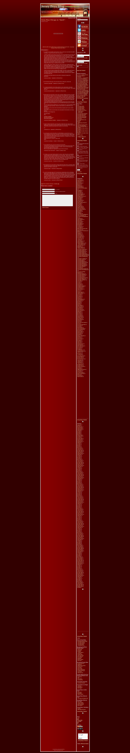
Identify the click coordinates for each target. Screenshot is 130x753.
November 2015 (79, 463)
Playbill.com (80, 664)
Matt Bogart (79, 658)
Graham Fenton (79, 221)
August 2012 (79, 503)
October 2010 (79, 525)
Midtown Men (79, 311)
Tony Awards (79, 370)
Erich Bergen (79, 213)
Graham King (79, 222)
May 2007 (78, 567)
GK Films (79, 708)
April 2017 (79, 446)
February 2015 (79, 472)
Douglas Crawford (80, 207)
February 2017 (79, 448)
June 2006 (79, 578)
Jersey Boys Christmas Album (82, 254)
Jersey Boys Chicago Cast (81, 253)
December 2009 (79, 535)
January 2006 (79, 583)
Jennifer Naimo (80, 112)
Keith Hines (79, 298)
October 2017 (79, 440)
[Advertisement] (83, 398)
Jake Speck (79, 225)
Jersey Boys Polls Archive (81, 114)
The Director (79, 353)
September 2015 (80, 465)
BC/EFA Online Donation (81, 665)
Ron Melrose (79, 336)
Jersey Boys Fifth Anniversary (82, 255)
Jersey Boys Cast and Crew (81, 110)
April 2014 (79, 482)
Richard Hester (79, 332)
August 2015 (79, 466)
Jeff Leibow (79, 232)
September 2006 (80, 575)
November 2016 (79, 451)
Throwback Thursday (80, 366)
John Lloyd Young (80, 655)
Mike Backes (79, 312)
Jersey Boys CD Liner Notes (82, 116)
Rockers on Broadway (80, 335)
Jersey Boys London (80, 106)
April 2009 (79, 543)
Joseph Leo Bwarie (81, 703)
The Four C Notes (80, 356)
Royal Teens (79, 337)
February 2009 (79, 545)
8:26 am (59, 129)
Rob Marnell (79, 334)
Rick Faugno (79, 333)
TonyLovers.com (80, 672)
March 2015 (79, 471)
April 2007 (79, 568)
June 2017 (79, 444)
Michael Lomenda (80, 310)
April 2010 (79, 531)
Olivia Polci (79, 320)
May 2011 (78, 518)
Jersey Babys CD (80, 236)
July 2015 (78, 467)
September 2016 (80, 453)
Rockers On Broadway (81, 669)
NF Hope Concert (80, 317)
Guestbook (79, 120)
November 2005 (79, 585)
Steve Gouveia (80, 705)
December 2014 (79, 474)
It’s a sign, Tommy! (82, 163)
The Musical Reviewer (81, 670)
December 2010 (79, 523)
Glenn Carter (80, 692)
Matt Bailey (79, 303)
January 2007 (79, 571)
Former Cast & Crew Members (82, 214)
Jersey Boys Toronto (80, 275)
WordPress (63, 749)
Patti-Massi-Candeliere (52, 120)
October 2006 (79, 574)
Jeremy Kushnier (80, 235)
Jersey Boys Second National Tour (83, 269)
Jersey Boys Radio (81, 644)
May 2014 (78, 481)
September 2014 (80, 477)
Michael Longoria (80, 659)
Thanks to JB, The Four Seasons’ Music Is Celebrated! (82, 75)
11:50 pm (66, 120)
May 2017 (78, 445)
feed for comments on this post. (47, 183)
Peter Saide (79, 326)
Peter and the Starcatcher (81, 324)
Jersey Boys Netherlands (81, 263)
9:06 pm (60, 168)
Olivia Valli (79, 321)
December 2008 (79, 547)
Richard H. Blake (80, 331)
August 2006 (79, 576)
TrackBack (56, 183)
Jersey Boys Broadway (81, 251)
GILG (78, 677)
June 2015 (79, 468)
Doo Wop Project (80, 206)
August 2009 (79, 539)
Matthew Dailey (79, 305)
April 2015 (79, 470)
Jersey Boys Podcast (80, 266)
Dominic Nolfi (80, 649)
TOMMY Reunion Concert (81, 369)
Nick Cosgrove (79, 318)
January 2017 (79, 449)
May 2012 (78, 506)
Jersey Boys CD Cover (81, 109)
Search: (79, 18)
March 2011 (79, 520)
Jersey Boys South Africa (81, 274)
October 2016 (79, 452)
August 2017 (79, 442)
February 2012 (79, 509)
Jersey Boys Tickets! (82, 102)
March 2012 (79, 508)
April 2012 (79, 507)
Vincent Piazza (79, 375)
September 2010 (80, 526)
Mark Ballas (79, 301)
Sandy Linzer (79, 341)
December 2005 (79, 584)
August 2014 (79, 478)
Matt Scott (78, 304)
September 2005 (80, 586)
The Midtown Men (80, 364)
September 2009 (80, 538)
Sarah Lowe (79, 342)
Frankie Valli (80, 676)
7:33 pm (64, 150)
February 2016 (79, 460)
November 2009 (79, 536)
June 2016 (79, 456)
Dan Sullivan (79, 201)
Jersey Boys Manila (80, 260)
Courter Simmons (80, 200)
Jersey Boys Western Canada (82, 277)
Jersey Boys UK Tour (80, 276)
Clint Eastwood (79, 197)
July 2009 (78, 540)
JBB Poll (78, 231)
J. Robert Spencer (80, 111)
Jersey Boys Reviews (80, 107)
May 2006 (78, 579)
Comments (79, 720)
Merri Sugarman (79, 307)
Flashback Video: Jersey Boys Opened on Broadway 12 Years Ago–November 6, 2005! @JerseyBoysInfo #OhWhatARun (82, 96)
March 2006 (79, 581)
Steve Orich (79, 660)
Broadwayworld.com (81, 663)
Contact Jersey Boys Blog (81, 125)
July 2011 (78, 516)
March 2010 (79, 532)
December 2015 (79, 462)
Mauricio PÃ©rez (80, 306)
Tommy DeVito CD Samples (81, 117)
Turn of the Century (80, 372)
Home (78, 105)
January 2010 (79, 534)
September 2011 (80, 514)
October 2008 (79, 549)
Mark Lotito (79, 302)
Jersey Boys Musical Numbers (82, 113)
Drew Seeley (79, 211)
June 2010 (79, 529)
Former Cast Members (80, 215)
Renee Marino (79, 330)
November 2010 (79, 524)
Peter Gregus (79, 325)
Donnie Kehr (79, 205)
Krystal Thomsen (80, 300)
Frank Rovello (79, 218)
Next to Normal (79, 315)
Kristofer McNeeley (80, 299)
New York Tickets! (81, 70)
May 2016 (78, 457)
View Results (79, 171)
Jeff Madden (79, 233)
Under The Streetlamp (80, 373)
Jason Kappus (79, 227)
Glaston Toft (79, 220)
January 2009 (79, 546)
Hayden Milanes (79, 223)
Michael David (79, 308)
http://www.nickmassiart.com (48, 117)
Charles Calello (79, 195)
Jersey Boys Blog (52, 6)
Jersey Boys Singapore (81, 273)
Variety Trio (79, 374)
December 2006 (79, 572)
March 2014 (79, 483)
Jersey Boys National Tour (81, 262)
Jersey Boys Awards (80, 108)
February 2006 (79, 582)
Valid (79, 721)
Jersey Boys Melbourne (81, 261)
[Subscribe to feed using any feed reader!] (82, 67)
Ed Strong (78, 212)
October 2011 (79, 513)
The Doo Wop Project (80, 355)
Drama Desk (80, 667)
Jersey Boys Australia (81, 250)
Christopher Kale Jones (81, 196)
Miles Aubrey (79, 313)
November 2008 (79, 548)
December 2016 (79, 450)
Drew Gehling (79, 210)
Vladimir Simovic (61, 750)
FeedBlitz (85, 63)
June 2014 (79, 480)
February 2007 (79, 570)
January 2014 (79, 485)
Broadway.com (80, 666)
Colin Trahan (79, 199)
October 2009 (79, 537)
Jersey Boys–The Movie (81, 279)
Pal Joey (78, 323)
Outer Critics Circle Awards (81, 322)
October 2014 (79, 476)
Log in (78, 718)
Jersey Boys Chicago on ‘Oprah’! (53, 20)
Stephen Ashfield (80, 694)
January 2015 (79, 473)
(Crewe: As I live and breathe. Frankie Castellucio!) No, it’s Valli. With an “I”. (82, 161)
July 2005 (78, 587)
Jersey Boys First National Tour (82, 256)
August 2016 (79, 454)
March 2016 (79, 459)
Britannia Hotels (84, 743)
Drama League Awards (81, 209)
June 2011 (79, 517)
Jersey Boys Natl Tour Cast (81, 119)
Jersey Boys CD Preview (81, 115)
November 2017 (79, 439)
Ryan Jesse (79, 339)
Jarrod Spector (79, 226)
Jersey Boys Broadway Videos (82, 124)
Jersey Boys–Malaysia (81, 278)
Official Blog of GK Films (82, 709)
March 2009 (79, 544)
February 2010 (79, 533)
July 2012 (78, 504)
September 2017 (80, 441)
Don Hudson (80, 650)
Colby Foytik (79, 198)
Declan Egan (79, 203)
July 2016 (78, 455)
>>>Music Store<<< (81, 136)
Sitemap (78, 121)
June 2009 (79, 541)
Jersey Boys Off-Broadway (81, 265)
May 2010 (78, 530)
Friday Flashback (80, 219)
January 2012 (79, 510)
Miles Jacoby (79, 314)
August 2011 (79, 515)
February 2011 (79, 521)
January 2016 (79, 461)
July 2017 (78, 443)
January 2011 (79, 522)
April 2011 (79, 519)
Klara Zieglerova (80, 656)
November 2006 (79, 573)
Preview (78, 63)
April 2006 (79, 580)
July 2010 (78, 528)
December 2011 (79, 511)
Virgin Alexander (80, 376)
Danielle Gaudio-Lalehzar (81, 202)
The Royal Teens (80, 365)
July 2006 (78, 577)
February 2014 (79, 484)
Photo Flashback (80, 327)
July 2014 (78, 479)
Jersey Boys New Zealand (81, 264)
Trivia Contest (79, 118)
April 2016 (79, 458)
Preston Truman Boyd (80, 328)
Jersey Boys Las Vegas (81, 258)
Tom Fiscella (79, 368)
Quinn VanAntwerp (80, 329)
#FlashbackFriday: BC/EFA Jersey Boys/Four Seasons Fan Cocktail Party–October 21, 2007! (82, 88)
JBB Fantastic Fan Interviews (82, 230)
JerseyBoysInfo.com (81, 645)
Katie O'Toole (79, 297)
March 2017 (79, 447)
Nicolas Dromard (80, 319)
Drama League (80, 668)
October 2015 (79, 464)
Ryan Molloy (79, 340)
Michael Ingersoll (80, 309)
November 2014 (79, 475)
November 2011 (79, 512)
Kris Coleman (80, 657)
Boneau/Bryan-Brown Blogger (82, 641)
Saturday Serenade (80, 343)
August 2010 (79, 527)
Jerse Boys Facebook (81, 642)
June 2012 (79, 505)
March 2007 (79, 569)
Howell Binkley (79, 224)
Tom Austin (79, 367)
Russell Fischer (79, 338)
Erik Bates (79, 651)
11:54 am (62, 83)
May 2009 (78, 542)
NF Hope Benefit (79, 316)
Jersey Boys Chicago (80, 252)
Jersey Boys (79, 237)
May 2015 (78, 469)
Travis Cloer (79, 371)
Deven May (79, 204)
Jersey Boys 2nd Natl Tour (81, 249)
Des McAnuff (80, 354)
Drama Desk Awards (80, 208)
